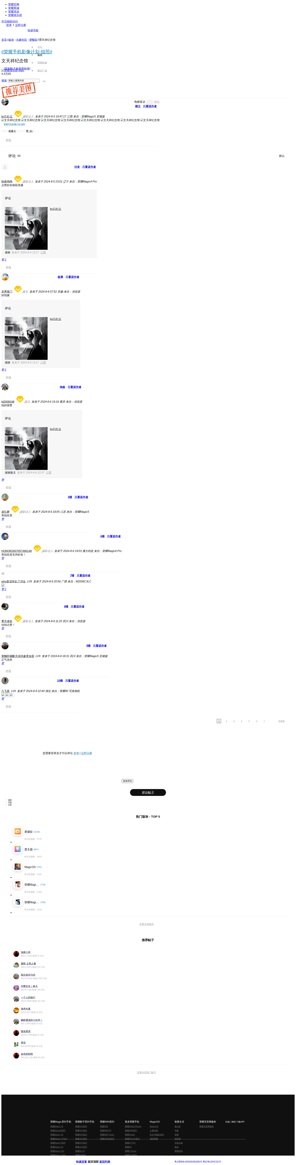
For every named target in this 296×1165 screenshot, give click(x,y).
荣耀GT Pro (130, 1143)
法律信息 (136, 1159)
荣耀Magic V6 (56, 1126)
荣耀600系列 (81, 1126)
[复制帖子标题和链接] (17, 68)
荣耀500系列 (81, 1130)
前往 (157, 101)
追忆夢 (5, 511)
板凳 (60, 276)
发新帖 (282, 721)
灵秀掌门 (6, 291)
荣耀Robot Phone (133, 1126)
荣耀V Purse (130, 1151)
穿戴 (177, 1134)
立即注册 (20, 25)
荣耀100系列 (81, 1147)
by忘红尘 (7, 116)
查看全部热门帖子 (146, 1072)
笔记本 (178, 1126)
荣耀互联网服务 (206, 1126)
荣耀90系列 (80, 1155)
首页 (40, 39)
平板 (177, 1130)
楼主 (138, 106)
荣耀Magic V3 (56, 1147)
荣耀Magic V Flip (58, 1155)
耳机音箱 (179, 1143)
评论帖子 (148, 792)
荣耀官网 (13, 4)
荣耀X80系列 (131, 1130)
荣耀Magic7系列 (57, 1143)
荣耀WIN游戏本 (107, 1139)
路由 (177, 1147)
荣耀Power (130, 1134)
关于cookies (127, 1159)
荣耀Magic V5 (56, 1134)
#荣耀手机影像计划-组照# (26, 51)
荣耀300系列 (81, 1139)
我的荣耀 (154, 1139)
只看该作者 (150, 106)
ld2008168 (7, 401)
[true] (44, 81)
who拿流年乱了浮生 (13, 581)
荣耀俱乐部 (15, 15)
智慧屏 (178, 1139)
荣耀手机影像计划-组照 (14, 124)
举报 (8, 140)
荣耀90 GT (80, 1151)
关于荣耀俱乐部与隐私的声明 (108, 1159)
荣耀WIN (104, 1126)
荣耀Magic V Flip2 (58, 1139)
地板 (62, 387)
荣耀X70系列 (131, 1155)
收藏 (12, 131)
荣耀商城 (13, 8)
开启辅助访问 (9, 21)
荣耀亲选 (13, 11)
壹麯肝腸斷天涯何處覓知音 (17, 656)
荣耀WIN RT (105, 1130)
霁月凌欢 (6, 621)
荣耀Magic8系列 (57, 1130)
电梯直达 (139, 101)
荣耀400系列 (81, 1134)
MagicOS (154, 1126)
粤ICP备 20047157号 (211, 1161)
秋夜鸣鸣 (6, 181)
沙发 (77, 166)
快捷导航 (33, 30)
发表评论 (127, 781)
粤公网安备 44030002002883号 (188, 1161)
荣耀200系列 (81, 1143)
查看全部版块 (146, 924)
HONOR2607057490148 (16, 551)
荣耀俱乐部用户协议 (85, 1159)
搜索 (4, 80)
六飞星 (5, 691)
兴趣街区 (21, 39)
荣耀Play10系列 (132, 1139)
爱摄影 (33, 39)
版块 (11, 39)
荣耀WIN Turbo (107, 1134)
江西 (43, 252)
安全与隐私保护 (157, 1134)
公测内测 (154, 1130)
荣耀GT (128, 1147)
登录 (9, 25)
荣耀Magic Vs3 (57, 1151)
